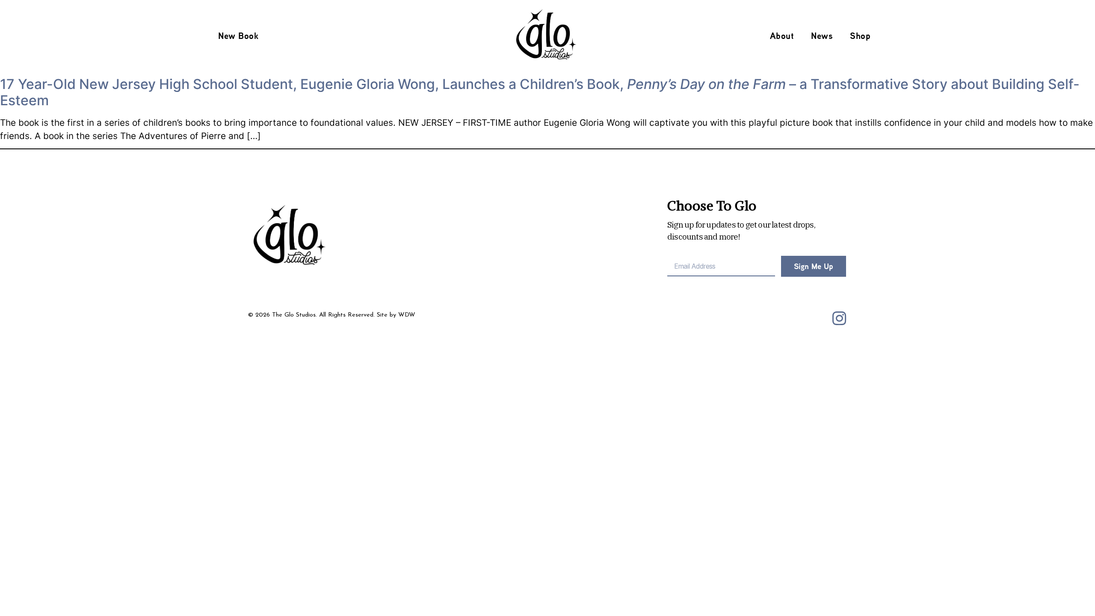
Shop (860, 36)
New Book (238, 36)
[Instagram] (839, 318)
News (822, 36)
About (782, 36)
